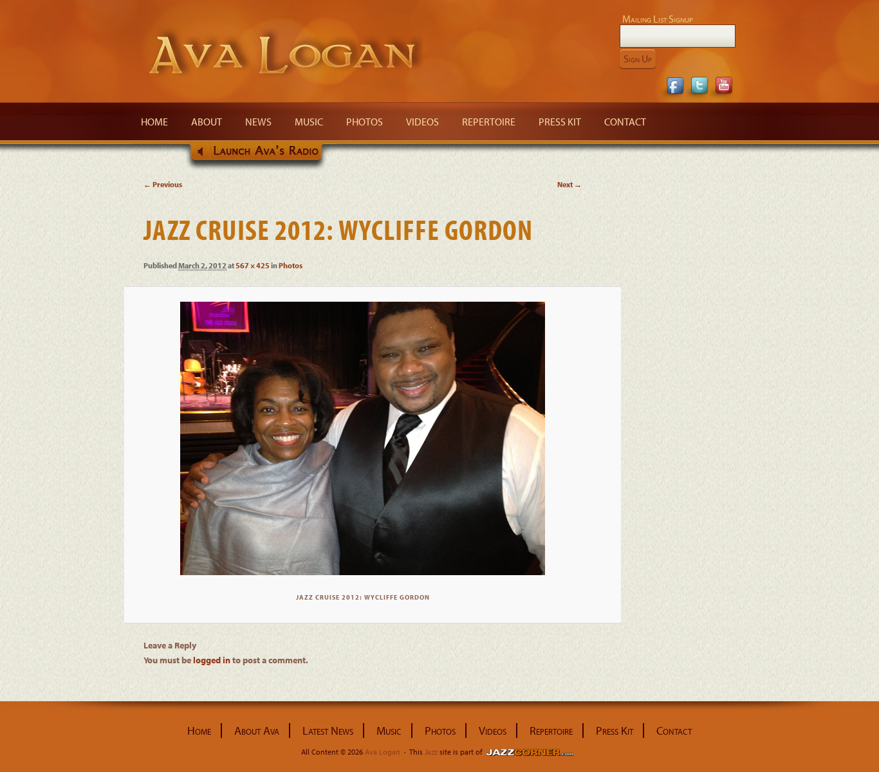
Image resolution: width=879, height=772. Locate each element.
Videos (422, 121)
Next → (569, 184)
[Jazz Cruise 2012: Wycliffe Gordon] (362, 438)
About (206, 121)
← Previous (162, 184)
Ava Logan (283, 53)
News (258, 121)
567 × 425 (253, 265)
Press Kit (560, 121)
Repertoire (488, 121)
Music (309, 121)
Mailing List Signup (657, 18)
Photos (364, 121)
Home (154, 121)
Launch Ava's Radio (259, 156)
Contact (625, 121)
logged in (211, 660)
